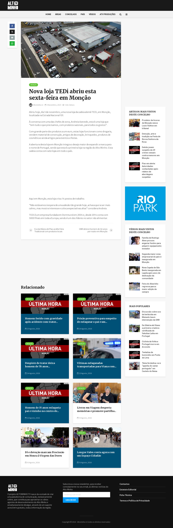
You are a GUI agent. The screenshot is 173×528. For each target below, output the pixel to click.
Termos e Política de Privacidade (135, 500)
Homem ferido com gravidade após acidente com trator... (43, 320)
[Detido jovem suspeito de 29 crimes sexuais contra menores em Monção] (134, 150)
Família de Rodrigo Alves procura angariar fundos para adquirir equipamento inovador (152, 243)
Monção (33, 85)
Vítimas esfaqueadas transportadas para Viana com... (96, 365)
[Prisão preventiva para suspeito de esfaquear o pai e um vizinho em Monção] (97, 303)
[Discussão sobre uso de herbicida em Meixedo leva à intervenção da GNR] (134, 314)
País (83, 14)
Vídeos (92, 14)
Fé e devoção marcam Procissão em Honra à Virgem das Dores (44, 454)
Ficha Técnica (126, 495)
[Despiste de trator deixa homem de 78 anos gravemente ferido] (45, 348)
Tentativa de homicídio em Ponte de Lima (151, 355)
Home (48, 14)
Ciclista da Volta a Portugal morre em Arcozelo (150, 344)
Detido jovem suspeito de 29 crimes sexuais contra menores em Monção (151, 152)
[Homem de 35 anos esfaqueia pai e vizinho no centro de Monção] (45, 393)
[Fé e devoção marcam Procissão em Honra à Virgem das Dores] (45, 437)
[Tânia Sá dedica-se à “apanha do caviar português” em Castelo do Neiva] (134, 366)
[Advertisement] (71, 175)
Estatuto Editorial (128, 489)
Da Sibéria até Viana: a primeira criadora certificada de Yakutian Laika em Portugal (151, 330)
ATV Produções (107, 14)
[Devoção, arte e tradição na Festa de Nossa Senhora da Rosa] (134, 136)
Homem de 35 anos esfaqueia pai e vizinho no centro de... (43, 409)
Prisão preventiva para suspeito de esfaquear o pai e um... (96, 320)
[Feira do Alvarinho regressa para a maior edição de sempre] (134, 286)
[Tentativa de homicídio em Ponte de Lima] (134, 355)
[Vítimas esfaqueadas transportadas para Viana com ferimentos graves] (97, 348)
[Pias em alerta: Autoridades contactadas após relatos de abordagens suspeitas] (134, 166)
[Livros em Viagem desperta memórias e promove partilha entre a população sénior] (97, 393)
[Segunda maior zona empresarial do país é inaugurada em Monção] (134, 256)
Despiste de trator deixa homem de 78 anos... (40, 365)
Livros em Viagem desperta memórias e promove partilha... (96, 409)
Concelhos (71, 14)
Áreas (58, 14)
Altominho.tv (38, 105)
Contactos (124, 484)
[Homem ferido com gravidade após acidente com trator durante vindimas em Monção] (45, 303)
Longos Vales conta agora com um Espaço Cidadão (96, 454)
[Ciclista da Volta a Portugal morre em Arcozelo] (134, 344)
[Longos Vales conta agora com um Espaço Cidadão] (97, 437)
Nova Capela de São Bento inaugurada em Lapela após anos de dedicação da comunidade (151, 273)
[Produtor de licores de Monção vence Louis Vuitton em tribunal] (134, 123)
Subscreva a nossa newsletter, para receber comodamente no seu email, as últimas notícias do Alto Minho (85, 487)
